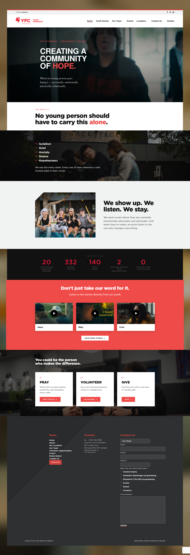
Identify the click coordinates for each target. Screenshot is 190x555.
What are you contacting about (133, 468)
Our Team (116, 21)
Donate (170, 21)
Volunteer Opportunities (60, 451)
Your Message (126, 494)
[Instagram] (170, 12)
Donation (127, 490)
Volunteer (90, 399)
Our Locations (55, 445)
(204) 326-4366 (95, 440)
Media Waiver (55, 456)
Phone (123, 452)
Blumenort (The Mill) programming (139, 479)
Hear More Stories (95, 338)
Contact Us (156, 21)
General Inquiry (130, 472)
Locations (141, 21)
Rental (126, 487)
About (52, 443)
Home (90, 21)
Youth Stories (102, 21)
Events (130, 21)
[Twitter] (173, 12)
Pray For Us (50, 399)
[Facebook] (167, 12)
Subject (123, 460)
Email (123, 444)
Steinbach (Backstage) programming (139, 475)
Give (128, 399)
